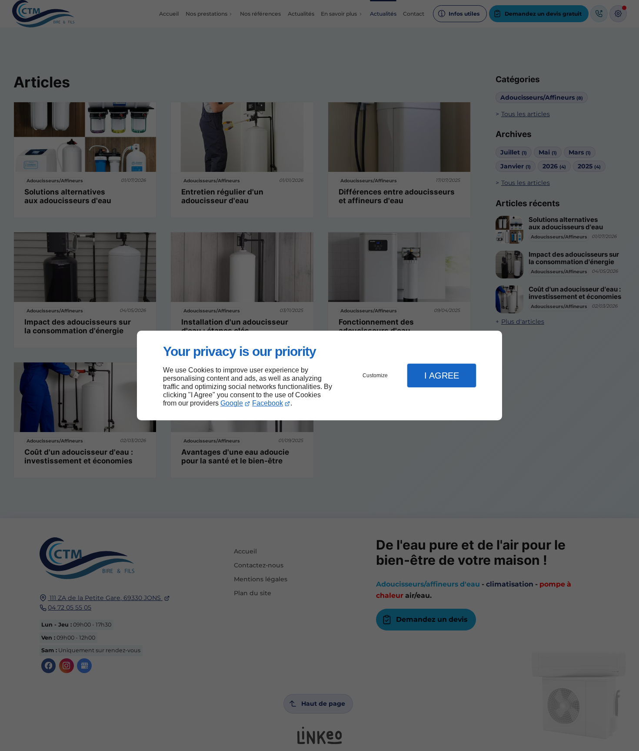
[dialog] (319, 376)
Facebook (267, 403)
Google (231, 403)
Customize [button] (375, 375)
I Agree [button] (441, 375)
